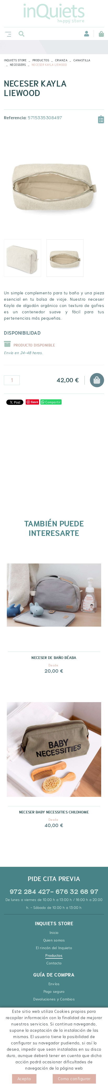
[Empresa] (54, 13)
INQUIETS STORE (15, 60)
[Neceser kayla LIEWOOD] (54, 184)
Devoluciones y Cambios (54, 999)
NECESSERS (18, 64)
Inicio (54, 932)
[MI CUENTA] (84, 33)
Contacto (54, 963)
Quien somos (54, 940)
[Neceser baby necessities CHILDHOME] (54, 753)
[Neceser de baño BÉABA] (54, 599)
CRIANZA (61, 60)
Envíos (54, 984)
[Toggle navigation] (7, 33)
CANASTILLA (81, 60)
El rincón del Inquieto (54, 948)
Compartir (53, 402)
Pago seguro (54, 991)
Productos (41, 60)
